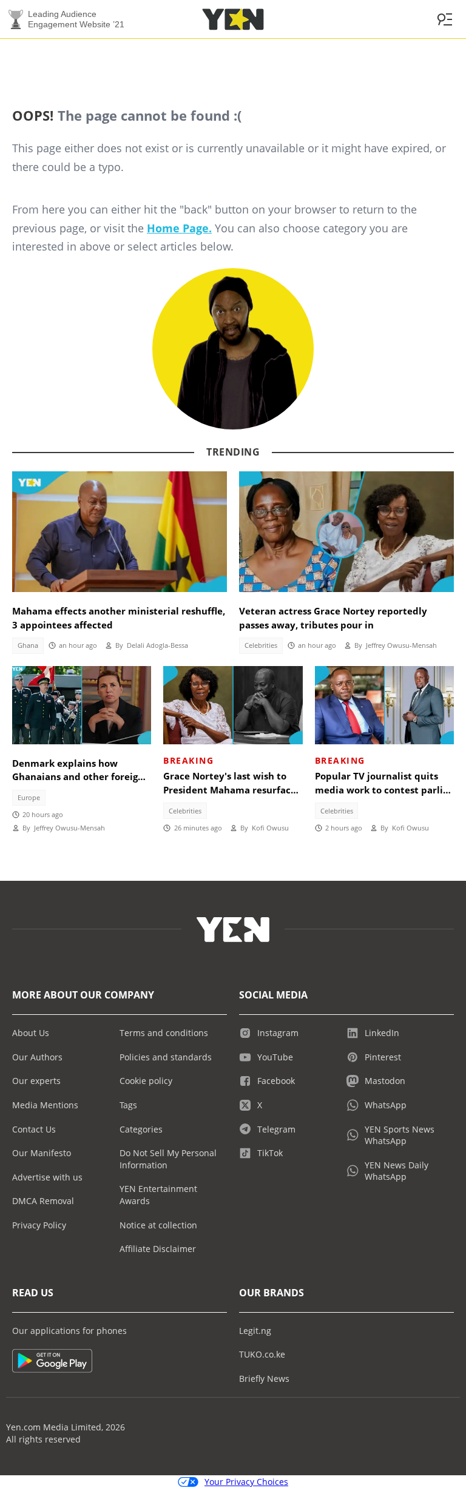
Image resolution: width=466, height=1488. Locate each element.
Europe (29, 797)
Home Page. (179, 228)
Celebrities (261, 645)
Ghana (28, 645)
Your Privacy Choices (246, 1481)
